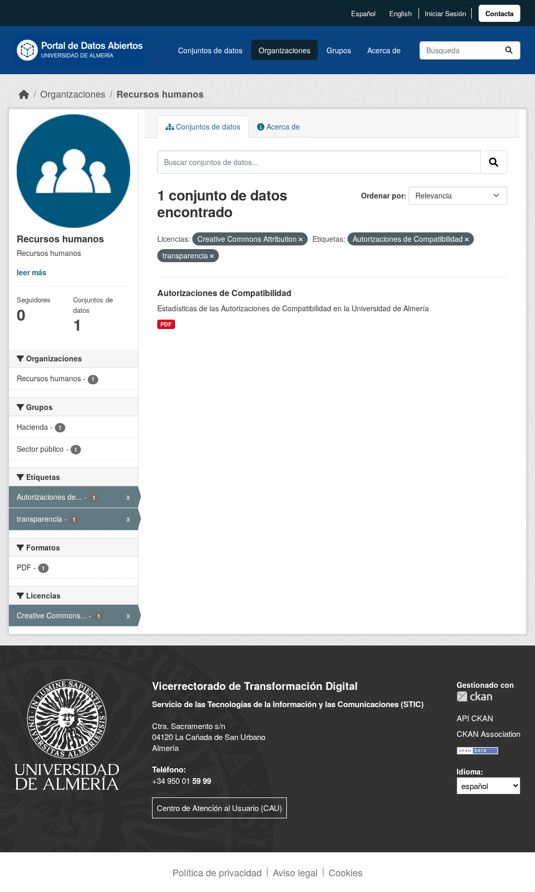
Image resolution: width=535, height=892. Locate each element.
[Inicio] (24, 93)
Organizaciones (284, 50)
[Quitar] (301, 239)
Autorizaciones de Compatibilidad (224, 293)
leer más (31, 272)
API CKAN (475, 717)
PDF (165, 324)
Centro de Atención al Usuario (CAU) (219, 807)
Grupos (339, 50)
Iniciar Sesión (445, 13)
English (400, 13)
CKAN (474, 696)
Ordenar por (382, 195)
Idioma (469, 771)
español (363, 13)
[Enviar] (508, 50)
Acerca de (384, 50)
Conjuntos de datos (210, 50)
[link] (499, 13)
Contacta (499, 13)
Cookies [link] (346, 872)
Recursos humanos (160, 93)
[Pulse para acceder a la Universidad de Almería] (67, 733)
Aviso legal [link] (295, 872)
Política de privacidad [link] (217, 872)
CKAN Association (488, 733)
